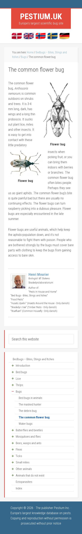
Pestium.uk (41, 16)
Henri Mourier (38, 274)
